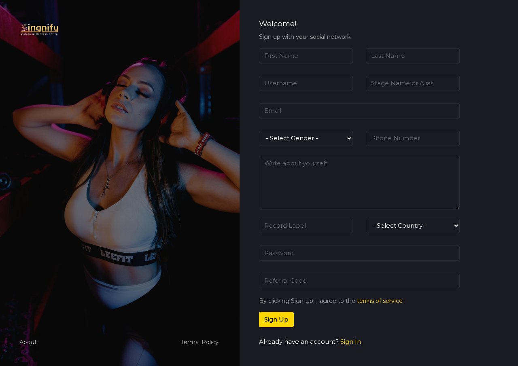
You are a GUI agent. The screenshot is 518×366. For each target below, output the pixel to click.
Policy (210, 342)
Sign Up (276, 319)
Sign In (350, 341)
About (28, 342)
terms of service (380, 301)
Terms (189, 342)
